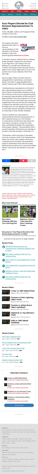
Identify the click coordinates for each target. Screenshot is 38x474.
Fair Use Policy (15, 432)
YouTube (4, 459)
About (3, 430)
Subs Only (33, 14)
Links (26, 439)
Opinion (4, 441)
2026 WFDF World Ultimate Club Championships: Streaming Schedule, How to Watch (19, 248)
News (3, 14)
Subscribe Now (19, 405)
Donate (26, 430)
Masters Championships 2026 (12, 360)
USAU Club (10, 193)
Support (4, 454)
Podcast (13, 441)
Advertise (8, 430)
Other (8, 441)
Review (4, 443)
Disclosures (20, 430)
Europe (34, 11)
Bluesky (27, 459)
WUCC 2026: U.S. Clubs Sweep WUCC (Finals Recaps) (20, 261)
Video (8, 443)
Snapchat (4, 461)
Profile (23, 441)
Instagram (16, 459)
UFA (11, 447)
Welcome (4, 452)
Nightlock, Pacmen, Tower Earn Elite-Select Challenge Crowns (20, 272)
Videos (26, 14)
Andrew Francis (26, 195)
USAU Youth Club (14, 350)
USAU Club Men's (18, 193)
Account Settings (29, 452)
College (19, 11)
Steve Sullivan (17, 37)
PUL (14, 447)
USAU (15, 198)
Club (12, 11)
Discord (5, 6)
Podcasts (18, 14)
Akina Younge (17, 195)
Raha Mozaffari (23, 196)
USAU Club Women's (7, 195)
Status (34, 432)
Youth (26, 11)
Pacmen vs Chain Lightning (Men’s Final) (22, 298)
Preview (19, 441)
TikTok (31, 459)
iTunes (15, 461)
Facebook (10, 459)
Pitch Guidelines (28, 432)
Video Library (6, 434)
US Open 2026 (7, 354)
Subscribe (32, 6)
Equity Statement (6, 432)
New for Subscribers (13, 452)
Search (33, 8)
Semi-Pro (5, 11)
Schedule (5, 3)
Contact (14, 430)
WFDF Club (13, 344)
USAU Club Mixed (27, 193)
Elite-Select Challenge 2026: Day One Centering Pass (18, 278)
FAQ (8, 454)
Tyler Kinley (10, 198)
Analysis (9, 439)
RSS (19, 461)
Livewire (13, 443)
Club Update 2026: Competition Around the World (20, 266)
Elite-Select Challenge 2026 (11, 337)
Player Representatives (12, 196)
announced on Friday (21, 55)
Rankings (10, 14)
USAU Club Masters (14, 362)
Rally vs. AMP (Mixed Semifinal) (19, 321)
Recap (33, 441)
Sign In (33, 3)
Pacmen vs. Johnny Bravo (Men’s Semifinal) (21, 306)
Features (4, 439)
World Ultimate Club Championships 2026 (16, 342)
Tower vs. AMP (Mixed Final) (22, 291)
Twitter (22, 459)
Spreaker (10, 461)
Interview (21, 439)
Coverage (15, 439)
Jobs (21, 432)
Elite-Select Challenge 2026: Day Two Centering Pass (18, 255)
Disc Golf (5, 8)
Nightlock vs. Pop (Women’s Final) (22, 314)
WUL (18, 447)
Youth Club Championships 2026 (13, 348)
